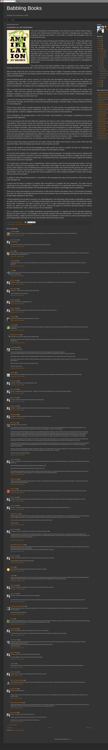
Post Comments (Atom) (18, 730)
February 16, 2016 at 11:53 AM (18, 368)
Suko (12, 270)
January (102, 78)
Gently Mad (101, 101)
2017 (100, 46)
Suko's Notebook (102, 128)
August (101, 58)
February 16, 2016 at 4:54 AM (17, 312)
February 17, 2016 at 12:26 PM (18, 455)
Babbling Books (24, 8)
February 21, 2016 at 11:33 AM (18, 601)
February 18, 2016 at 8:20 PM (17, 501)
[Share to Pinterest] (35, 222)
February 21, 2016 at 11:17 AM (18, 580)
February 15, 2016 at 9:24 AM (17, 256)
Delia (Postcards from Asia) (17, 544)
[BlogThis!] (30, 222)
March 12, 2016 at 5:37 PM (17, 721)
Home (7, 20)
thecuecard (13, 488)
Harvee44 (13, 316)
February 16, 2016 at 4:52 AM (17, 303)
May (101, 64)
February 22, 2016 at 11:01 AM (18, 624)
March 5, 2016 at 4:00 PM (16, 698)
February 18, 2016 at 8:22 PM (17, 509)
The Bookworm (14, 639)
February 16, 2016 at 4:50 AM (17, 284)
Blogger (69, 739)
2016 (100, 48)
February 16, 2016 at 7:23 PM (17, 410)
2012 (100, 86)
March (101, 67)
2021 (100, 38)
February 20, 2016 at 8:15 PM (17, 562)
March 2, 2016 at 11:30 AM (17, 667)
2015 (100, 80)
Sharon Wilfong (14, 347)
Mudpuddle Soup (102, 114)
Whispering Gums (102, 138)
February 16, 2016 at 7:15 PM (17, 384)
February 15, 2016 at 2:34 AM (17, 235)
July (101, 60)
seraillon (13, 325)
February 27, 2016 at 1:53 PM (17, 647)
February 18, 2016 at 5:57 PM (17, 492)
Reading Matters (102, 120)
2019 (100, 42)
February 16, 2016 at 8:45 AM (17, 320)
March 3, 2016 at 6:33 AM (16, 675)
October (102, 54)
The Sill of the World (102, 137)
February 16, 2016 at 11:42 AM (18, 342)
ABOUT (13, 20)
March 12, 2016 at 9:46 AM (17, 708)
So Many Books (101, 125)
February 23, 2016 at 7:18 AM (17, 635)
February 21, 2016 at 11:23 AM (18, 589)
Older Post (89, 727)
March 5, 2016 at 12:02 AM (17, 684)
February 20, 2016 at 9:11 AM (17, 524)
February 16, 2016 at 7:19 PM (17, 401)
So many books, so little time (17, 606)
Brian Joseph (14, 239)
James (12, 251)
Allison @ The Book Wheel (17, 680)
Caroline (13, 663)
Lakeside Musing (102, 111)
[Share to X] (31, 222)
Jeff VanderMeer (19, 224)
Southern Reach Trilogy (27, 224)
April (101, 65)
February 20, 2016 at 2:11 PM (17, 540)
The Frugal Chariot (102, 135)
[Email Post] (25, 222)
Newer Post (9, 727)
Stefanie (13, 372)
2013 (100, 84)
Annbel (12, 575)
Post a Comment (12, 724)
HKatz (12, 618)
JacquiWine (13, 231)
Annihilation (13, 224)
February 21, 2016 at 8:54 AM (17, 571)
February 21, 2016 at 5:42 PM (17, 614)
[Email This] (28, 222)
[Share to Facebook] (33, 222)
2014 (100, 82)
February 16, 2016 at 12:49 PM (18, 376)
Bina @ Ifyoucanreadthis (16, 702)
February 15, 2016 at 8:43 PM (17, 275)
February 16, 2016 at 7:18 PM (17, 393)
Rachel (12, 567)
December (102, 50)
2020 (100, 40)
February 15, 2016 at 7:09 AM (17, 246)
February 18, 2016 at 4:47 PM (17, 484)
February (102, 69)
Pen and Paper (101, 116)
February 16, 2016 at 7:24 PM (17, 418)
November (102, 52)
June (101, 61)
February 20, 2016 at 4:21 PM (17, 551)
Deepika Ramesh (15, 513)
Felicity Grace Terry (15, 334)
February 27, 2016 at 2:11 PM (17, 659)
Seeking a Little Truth (103, 123)
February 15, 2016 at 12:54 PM (18, 266)
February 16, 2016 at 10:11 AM (18, 330)
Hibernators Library (102, 102)
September (102, 56)
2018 (100, 44)
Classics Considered (103, 97)
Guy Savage (13, 260)
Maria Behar (13, 422)
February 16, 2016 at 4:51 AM (17, 295)
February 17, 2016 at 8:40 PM (17, 474)
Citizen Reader (14, 479)
